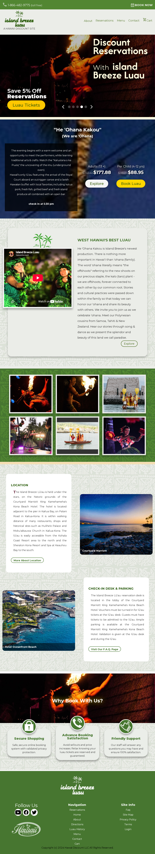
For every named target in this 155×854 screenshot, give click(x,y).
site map (128, 814)
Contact (133, 20)
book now (141, 5)
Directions (77, 824)
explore (97, 183)
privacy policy (128, 819)
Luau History (77, 829)
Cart (147, 20)
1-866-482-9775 (22, 4)
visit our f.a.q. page (104, 649)
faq (128, 809)
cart (77, 843)
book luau (131, 183)
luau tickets (26, 105)
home (77, 814)
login (128, 829)
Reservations (105, 20)
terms (128, 824)
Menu (121, 20)
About (88, 21)
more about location (27, 560)
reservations (77, 809)
